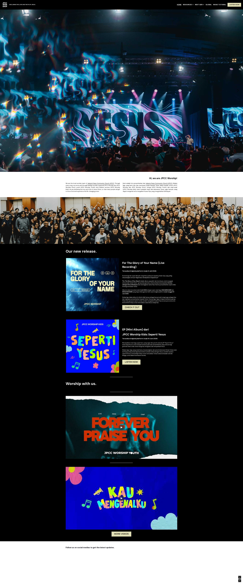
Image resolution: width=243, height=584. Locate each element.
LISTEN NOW (234, 5)
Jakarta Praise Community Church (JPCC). (159, 183)
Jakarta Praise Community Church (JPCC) (101, 183)
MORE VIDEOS (121, 534)
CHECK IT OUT (132, 308)
